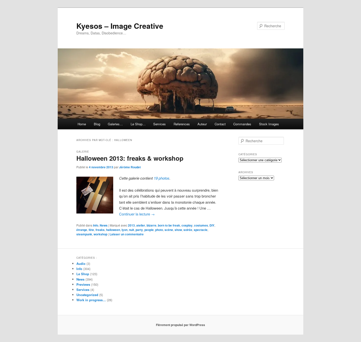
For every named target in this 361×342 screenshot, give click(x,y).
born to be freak (169, 225)
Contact (220, 124)
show (178, 230)
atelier (140, 225)
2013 (131, 225)
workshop (100, 234)
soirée (187, 230)
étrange (81, 230)
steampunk (84, 234)
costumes (201, 225)
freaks (100, 230)
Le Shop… (138, 124)
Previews (83, 284)
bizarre (151, 225)
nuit (131, 230)
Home (82, 124)
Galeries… (115, 124)
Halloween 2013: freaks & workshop (129, 158)
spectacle (201, 230)
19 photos (161, 178)
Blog (97, 124)
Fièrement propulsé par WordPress (180, 325)
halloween (113, 230)
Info (95, 225)
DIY (211, 225)
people (149, 230)
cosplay (187, 225)
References (182, 124)
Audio (80, 263)
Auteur (202, 124)
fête (91, 230)
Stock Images (269, 124)
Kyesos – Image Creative (119, 25)
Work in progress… (91, 300)
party (139, 230)
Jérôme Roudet (130, 167)
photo (159, 230)
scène (169, 230)
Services (159, 124)
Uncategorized (87, 294)
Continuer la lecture (137, 213)
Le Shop (82, 273)
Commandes (242, 124)
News (104, 225)
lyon (124, 230)
